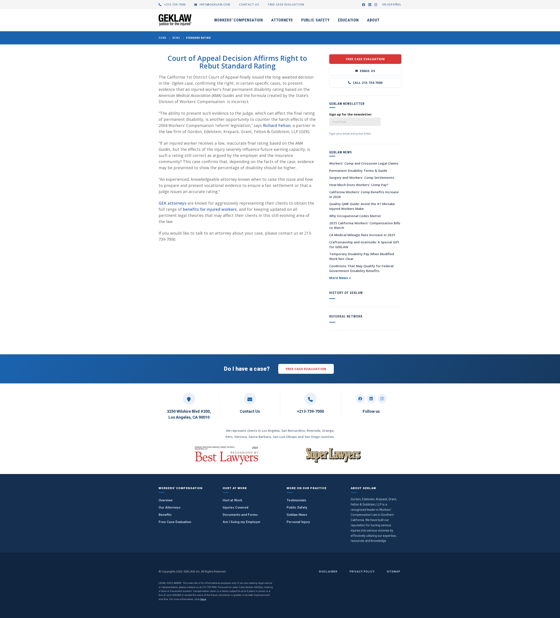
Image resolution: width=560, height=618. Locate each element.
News (176, 37)
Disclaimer (328, 571)
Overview (166, 500)
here (203, 599)
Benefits (165, 515)
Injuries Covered (235, 507)
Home (162, 37)
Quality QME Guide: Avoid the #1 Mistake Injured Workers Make (362, 206)
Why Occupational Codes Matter (355, 216)
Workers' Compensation (238, 20)
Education (348, 20)
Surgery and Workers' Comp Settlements (361, 177)
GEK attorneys (172, 203)
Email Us (367, 71)
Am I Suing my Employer (242, 522)
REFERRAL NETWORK (345, 316)
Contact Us (250, 411)
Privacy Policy (362, 571)
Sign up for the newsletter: (350, 114)
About (373, 20)
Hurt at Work (232, 500)
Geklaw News (297, 515)
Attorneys (282, 20)
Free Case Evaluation (365, 59)
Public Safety (315, 20)
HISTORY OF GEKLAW (346, 293)
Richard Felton (276, 125)
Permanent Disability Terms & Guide (358, 170)
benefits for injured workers (210, 209)
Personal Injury (298, 522)
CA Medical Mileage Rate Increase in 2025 (362, 235)
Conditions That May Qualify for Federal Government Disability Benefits (361, 268)
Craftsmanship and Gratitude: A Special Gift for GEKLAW (364, 244)
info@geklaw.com (214, 4)
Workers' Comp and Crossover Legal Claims (363, 163)
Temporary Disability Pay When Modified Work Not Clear (361, 256)
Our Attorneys (169, 507)
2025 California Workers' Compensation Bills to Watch (364, 225)
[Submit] (395, 116)
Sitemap (393, 571)
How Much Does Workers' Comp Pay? (358, 185)
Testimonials (296, 500)
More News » (340, 278)
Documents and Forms (240, 515)
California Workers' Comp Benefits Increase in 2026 (364, 194)
